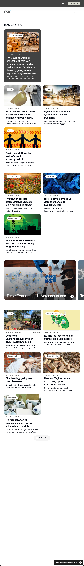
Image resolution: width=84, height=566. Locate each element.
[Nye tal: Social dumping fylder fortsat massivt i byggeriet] (61, 105)
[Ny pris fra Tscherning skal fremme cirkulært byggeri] (61, 328)
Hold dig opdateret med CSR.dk (67, 562)
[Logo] (7, 11)
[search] (74, 12)
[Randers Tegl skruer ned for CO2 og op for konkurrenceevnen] (61, 372)
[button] (72, 296)
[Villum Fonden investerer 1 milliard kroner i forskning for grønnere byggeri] (22, 234)
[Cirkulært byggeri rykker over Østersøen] (22, 370)
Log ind (62, 3)
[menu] (79, 12)
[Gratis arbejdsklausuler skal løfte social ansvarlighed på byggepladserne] (22, 147)
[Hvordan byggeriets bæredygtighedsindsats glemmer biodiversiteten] (22, 192)
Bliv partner (74, 3)
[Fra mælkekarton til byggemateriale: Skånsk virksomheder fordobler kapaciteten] (22, 413)
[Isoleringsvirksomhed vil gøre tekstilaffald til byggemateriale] (61, 192)
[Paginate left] (5, 280)
